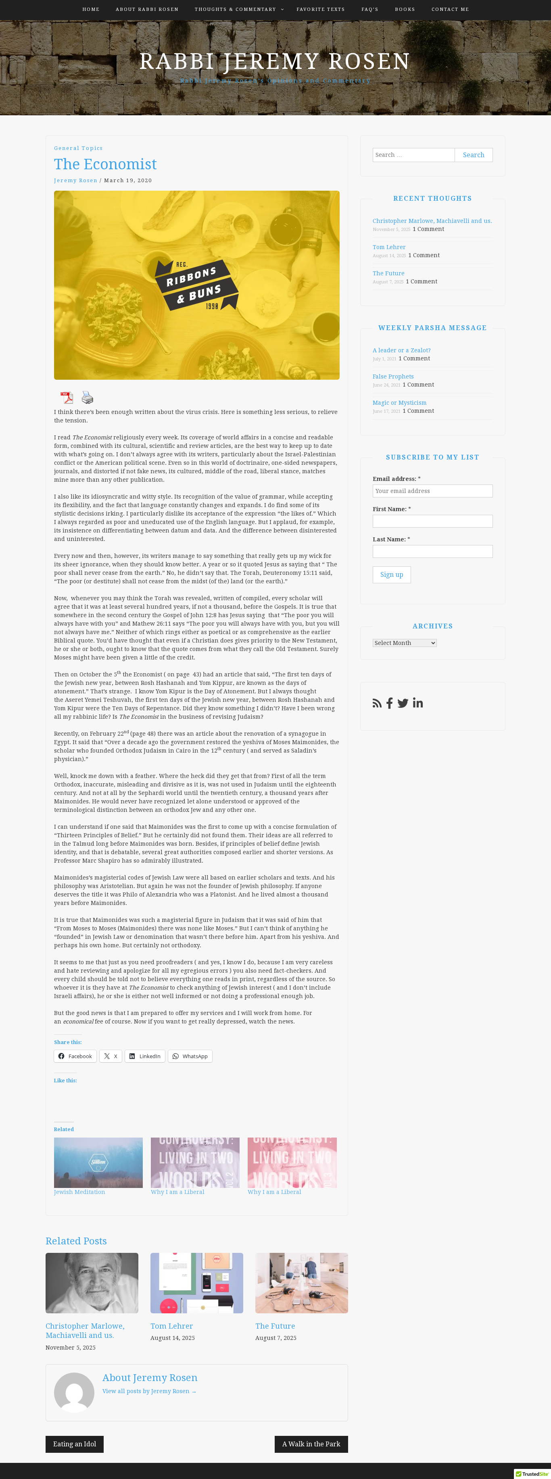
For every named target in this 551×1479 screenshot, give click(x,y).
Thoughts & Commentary (235, 9)
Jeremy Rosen (76, 180)
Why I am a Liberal (178, 1192)
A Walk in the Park (311, 1444)
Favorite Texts (320, 9)
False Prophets (393, 376)
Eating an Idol (74, 1444)
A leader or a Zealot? (402, 350)
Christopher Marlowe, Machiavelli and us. (432, 221)
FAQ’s (370, 9)
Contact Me (450, 9)
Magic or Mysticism (400, 402)
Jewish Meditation (79, 1192)
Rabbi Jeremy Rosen (275, 61)
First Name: (392, 509)
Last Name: (391, 539)
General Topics (78, 148)
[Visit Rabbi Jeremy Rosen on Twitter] (403, 705)
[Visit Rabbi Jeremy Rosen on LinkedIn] (418, 705)
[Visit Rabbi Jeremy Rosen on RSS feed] (377, 705)
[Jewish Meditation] (98, 1163)
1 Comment (428, 229)
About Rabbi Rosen (147, 9)
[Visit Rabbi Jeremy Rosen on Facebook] (389, 705)
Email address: (397, 479)
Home (91, 9)
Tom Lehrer (171, 1326)
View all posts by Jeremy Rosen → (149, 1391)
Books (405, 9)
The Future (275, 1326)
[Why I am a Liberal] (195, 1163)
